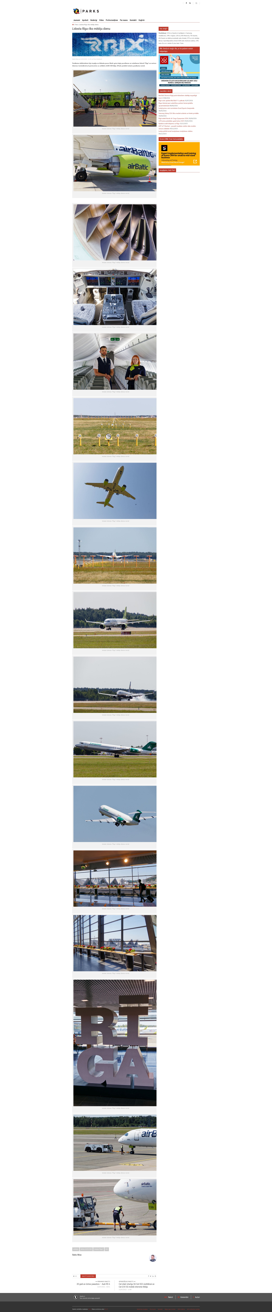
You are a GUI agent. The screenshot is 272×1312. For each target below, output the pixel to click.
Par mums (124, 20)
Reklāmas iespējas (142, 1309)
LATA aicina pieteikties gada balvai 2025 (171, 121)
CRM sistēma (181, 1309)
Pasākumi (99, 59)
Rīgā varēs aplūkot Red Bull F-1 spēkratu (172, 101)
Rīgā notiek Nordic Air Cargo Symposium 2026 (173, 118)
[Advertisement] (111, 1269)
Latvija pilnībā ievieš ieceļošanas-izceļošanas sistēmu (175, 131)
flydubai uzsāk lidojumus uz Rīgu (169, 123)
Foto (94, 59)
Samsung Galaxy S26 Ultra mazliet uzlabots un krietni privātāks (179, 113)
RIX (107, 1249)
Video (101, 20)
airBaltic (75, 1249)
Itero (90, 1309)
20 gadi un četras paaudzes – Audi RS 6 (93, 1284)
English (141, 20)
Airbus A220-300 (86, 1249)
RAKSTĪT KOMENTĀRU (88, 1276)
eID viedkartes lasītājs (193, 1309)
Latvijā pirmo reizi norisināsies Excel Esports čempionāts (176, 108)
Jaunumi (76, 20)
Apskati (85, 20)
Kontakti (133, 20)
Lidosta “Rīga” (98, 1249)
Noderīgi (93, 20)
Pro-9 (106, 1309)
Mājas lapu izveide (170, 1309)
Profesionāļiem (112, 20)
